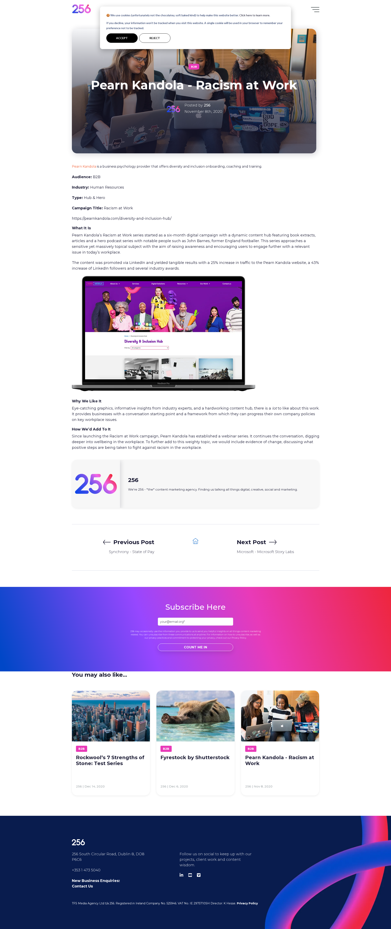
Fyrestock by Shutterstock (195, 757)
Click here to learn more (254, 15)
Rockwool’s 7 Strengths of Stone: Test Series (110, 760)
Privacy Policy (239, 637)
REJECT (154, 38)
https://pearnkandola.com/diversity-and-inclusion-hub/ (121, 218)
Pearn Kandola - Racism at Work (279, 760)
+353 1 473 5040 (86, 870)
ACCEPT (122, 38)
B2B (194, 66)
